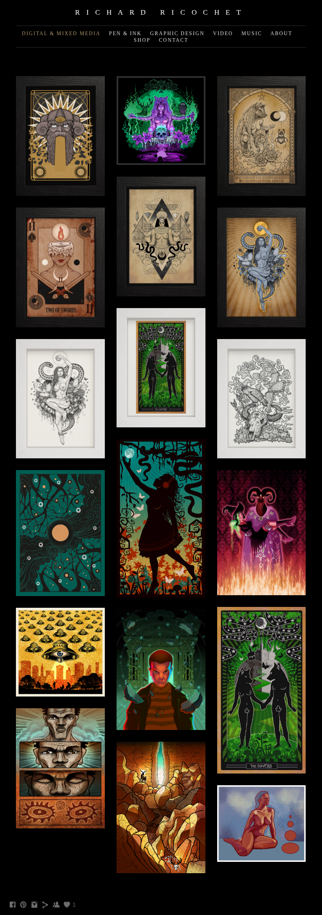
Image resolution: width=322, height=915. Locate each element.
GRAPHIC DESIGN (177, 33)
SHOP (142, 40)
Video (223, 33)
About (281, 33)
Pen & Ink (125, 33)
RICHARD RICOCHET (161, 12)
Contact (173, 40)
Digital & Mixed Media (61, 33)
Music (252, 33)
